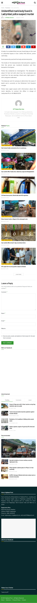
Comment (4, 292)
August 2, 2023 (20, 17)
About (2, 600)
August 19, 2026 (5, 197)
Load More (18, 274)
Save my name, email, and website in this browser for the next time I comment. (19, 337)
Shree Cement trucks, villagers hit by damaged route (14, 219)
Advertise (8, 600)
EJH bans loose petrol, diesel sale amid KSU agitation (14, 195)
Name (3, 313)
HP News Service (10, 17)
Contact (24, 600)
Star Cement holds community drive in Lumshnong (13, 148)
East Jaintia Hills (15, 7)
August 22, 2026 (5, 150)
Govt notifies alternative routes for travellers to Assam (16, 453)
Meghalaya (7, 7)
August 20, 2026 (5, 173)
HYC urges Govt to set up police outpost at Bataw (13, 266)
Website (3, 328)
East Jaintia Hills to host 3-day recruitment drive (13, 243)
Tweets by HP (4, 592)
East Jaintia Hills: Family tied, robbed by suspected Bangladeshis (17, 171)
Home (2, 7)
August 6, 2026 (5, 268)
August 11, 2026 (5, 245)
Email (3, 321)
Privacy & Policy (16, 600)
